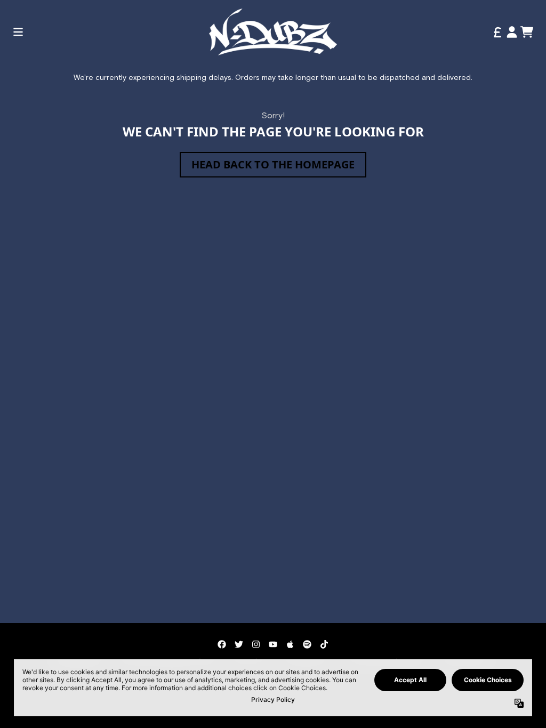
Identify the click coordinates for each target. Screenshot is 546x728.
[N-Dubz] (273, 32)
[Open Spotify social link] (307, 644)
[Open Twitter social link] (239, 644)
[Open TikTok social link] (324, 644)
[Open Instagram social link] (256, 644)
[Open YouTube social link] (273, 644)
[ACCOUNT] (511, 32)
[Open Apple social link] (290, 644)
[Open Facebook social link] (222, 644)
